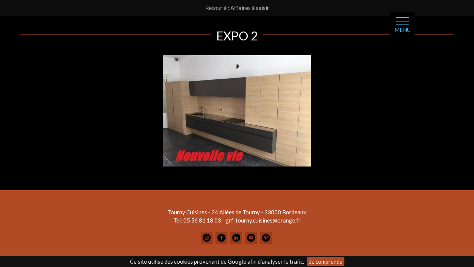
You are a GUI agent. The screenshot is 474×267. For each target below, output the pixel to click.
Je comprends (325, 261)
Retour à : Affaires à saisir (237, 7)
